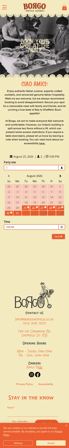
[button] (64, 7)
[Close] (64, 428)
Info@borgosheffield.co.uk (34, 319)
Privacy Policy (24, 384)
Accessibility (45, 384)
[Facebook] (37, 374)
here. (42, 143)
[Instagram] (31, 374)
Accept (51, 443)
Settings (18, 443)
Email (11, 407)
